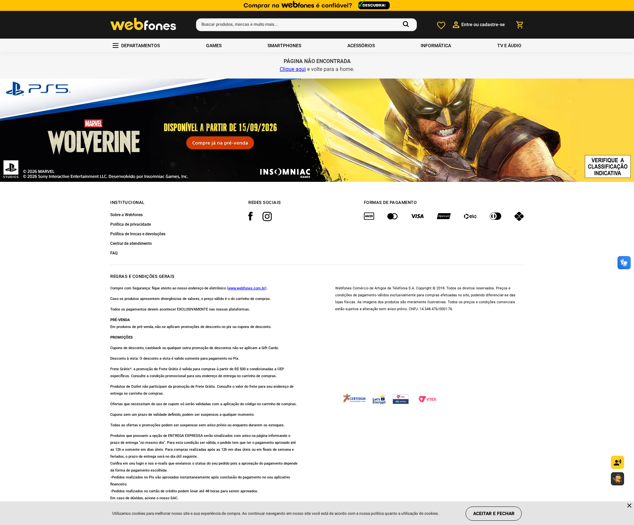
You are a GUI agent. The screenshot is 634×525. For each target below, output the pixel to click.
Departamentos (140, 45)
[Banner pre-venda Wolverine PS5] (317, 130)
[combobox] (306, 24)
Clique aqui (293, 69)
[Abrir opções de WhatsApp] (617, 478)
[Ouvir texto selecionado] (617, 462)
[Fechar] (629, 506)
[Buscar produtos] (407, 24)
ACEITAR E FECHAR (493, 513)
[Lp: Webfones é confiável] (317, 5)
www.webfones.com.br (246, 288)
